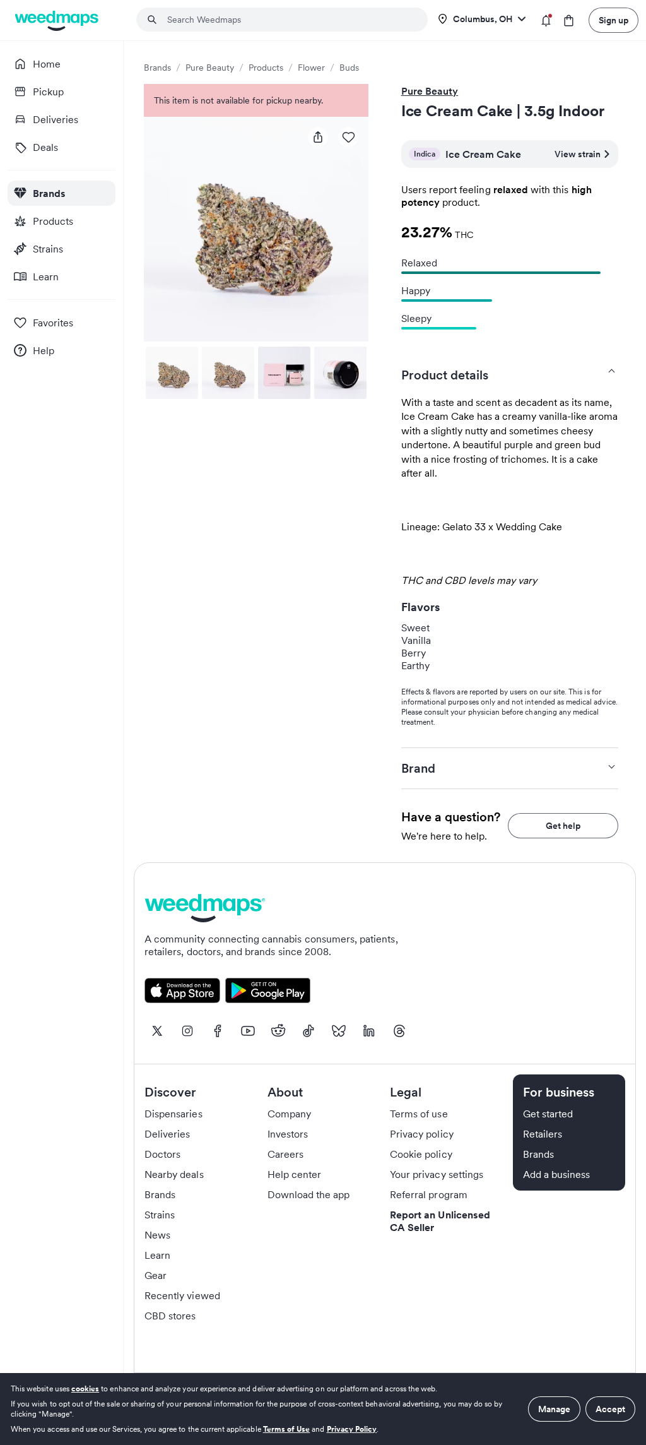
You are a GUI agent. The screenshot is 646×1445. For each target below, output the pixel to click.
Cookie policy (421, 1154)
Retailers (542, 1133)
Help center (294, 1174)
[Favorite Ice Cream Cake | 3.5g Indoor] (348, 137)
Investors (287, 1133)
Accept (610, 1409)
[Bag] (568, 21)
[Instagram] (187, 1031)
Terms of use (419, 1113)
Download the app (308, 1194)
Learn (157, 1255)
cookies (85, 1388)
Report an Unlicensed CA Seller (440, 1221)
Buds (349, 67)
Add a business (556, 1174)
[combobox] (289, 19)
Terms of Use (286, 1429)
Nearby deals (174, 1174)
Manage (554, 1409)
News (157, 1234)
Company (289, 1113)
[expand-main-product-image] (256, 229)
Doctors (162, 1154)
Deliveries (167, 1133)
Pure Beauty (209, 67)
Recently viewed (182, 1295)
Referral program (428, 1194)
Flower (311, 67)
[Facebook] (217, 1031)
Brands (157, 67)
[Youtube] (248, 1031)
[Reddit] (278, 1031)
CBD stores (170, 1315)
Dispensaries (173, 1113)
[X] (157, 1031)
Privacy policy (422, 1133)
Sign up (613, 20)
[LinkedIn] (369, 1031)
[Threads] (399, 1031)
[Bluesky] (338, 1031)
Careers (285, 1154)
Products (266, 67)
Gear (155, 1275)
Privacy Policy (352, 1429)
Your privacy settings (436, 1174)
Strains (159, 1214)
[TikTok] (308, 1031)
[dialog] (323, 1409)
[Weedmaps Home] (57, 20)
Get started (548, 1113)
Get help (563, 825)
